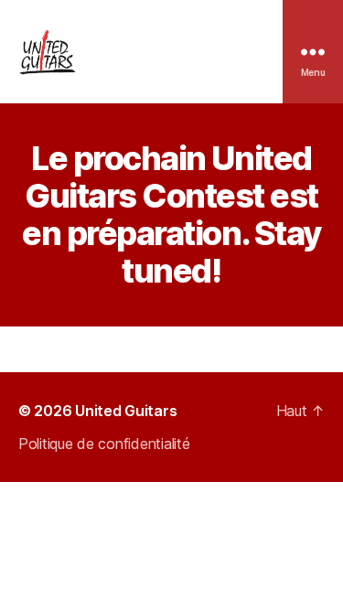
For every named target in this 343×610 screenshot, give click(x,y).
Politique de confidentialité (103, 443)
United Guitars (126, 410)
